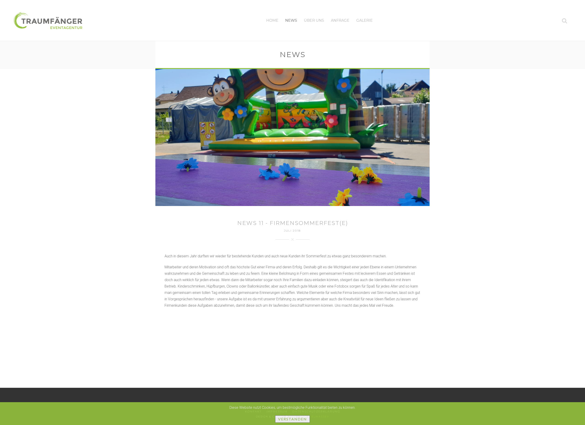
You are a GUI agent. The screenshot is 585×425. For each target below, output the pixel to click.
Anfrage (340, 20)
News (291, 20)
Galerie (364, 20)
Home (272, 20)
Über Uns (314, 20)
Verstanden (292, 419)
